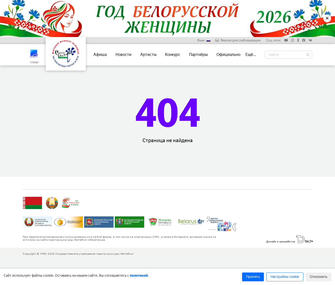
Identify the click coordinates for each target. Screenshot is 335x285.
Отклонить (318, 277)
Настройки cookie (285, 277)
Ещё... (250, 54)
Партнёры (198, 54)
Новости (123, 54)
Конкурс (172, 54)
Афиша (100, 54)
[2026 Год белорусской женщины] (70, 203)
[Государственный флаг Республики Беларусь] (32, 203)
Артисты (148, 54)
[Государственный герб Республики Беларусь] (52, 203)
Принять (253, 277)
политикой (139, 275)
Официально (228, 54)
